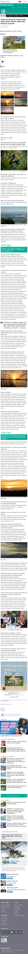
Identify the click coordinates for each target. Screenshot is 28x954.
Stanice (3, 909)
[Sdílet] (3, 67)
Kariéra (16, 911)
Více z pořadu (5, 800)
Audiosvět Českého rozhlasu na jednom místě (11, 735)
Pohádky (4, 726)
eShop (2, 911)
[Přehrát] (2, 61)
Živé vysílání (5, 729)
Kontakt (16, 913)
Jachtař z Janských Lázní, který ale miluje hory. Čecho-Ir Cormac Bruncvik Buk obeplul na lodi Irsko (17, 824)
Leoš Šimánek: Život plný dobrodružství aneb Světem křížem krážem (17, 767)
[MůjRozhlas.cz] (2, 34)
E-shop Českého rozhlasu (9, 831)
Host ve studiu (4, 27)
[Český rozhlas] (5, 1)
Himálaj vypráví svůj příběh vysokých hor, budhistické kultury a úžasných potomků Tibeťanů (13, 437)
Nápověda (17, 907)
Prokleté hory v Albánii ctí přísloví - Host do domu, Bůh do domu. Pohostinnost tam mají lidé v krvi (13, 249)
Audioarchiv (19, 7)
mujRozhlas (4, 719)
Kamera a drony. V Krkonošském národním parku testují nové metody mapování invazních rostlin (17, 781)
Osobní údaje (9, 950)
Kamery (25, 7)
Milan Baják (7, 704)
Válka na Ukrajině (5, 905)
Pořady (16, 16)
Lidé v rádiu (17, 909)
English (23, 950)
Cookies (3, 950)
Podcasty (3, 922)
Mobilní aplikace (5, 924)
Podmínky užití (17, 950)
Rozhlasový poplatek (20, 915)
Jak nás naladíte (19, 905)
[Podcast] (1, 67)
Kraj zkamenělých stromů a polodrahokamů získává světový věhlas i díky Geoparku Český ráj (16, 749)
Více (22, 16)
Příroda (3, 16)
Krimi (12, 723)
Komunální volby (5, 907)
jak (11, 704)
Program (13, 7)
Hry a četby (4, 723)
